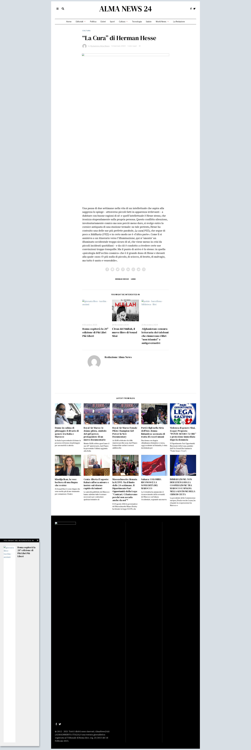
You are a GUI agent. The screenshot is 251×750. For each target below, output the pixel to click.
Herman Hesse (122, 279)
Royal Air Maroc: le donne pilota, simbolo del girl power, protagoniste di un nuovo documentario (95, 433)
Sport (112, 21)
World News (161, 21)
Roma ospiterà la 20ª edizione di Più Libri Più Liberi (95, 332)
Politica (93, 21)
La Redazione (179, 21)
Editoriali (79, 21)
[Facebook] (191, 8)
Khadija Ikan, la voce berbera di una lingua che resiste (66, 482)
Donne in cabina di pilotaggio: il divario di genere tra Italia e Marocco (67, 432)
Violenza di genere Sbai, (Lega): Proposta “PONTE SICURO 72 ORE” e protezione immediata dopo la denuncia (183, 433)
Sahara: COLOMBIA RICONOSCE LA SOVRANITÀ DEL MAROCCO (151, 484)
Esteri (103, 21)
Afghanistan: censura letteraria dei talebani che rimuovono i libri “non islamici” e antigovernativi (155, 336)
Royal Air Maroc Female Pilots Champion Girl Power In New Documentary (124, 432)
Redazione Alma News (118, 357)
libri (133, 279)
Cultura (122, 21)
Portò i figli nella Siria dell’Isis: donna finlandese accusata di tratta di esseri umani (153, 432)
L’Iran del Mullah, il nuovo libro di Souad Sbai (124, 332)
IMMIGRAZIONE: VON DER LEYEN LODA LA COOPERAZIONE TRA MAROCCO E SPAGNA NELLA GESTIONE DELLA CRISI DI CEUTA (182, 487)
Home (69, 21)
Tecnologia (137, 21)
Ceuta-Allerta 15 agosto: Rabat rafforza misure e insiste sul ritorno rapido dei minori (96, 484)
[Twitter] (194, 8)
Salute (149, 21)
